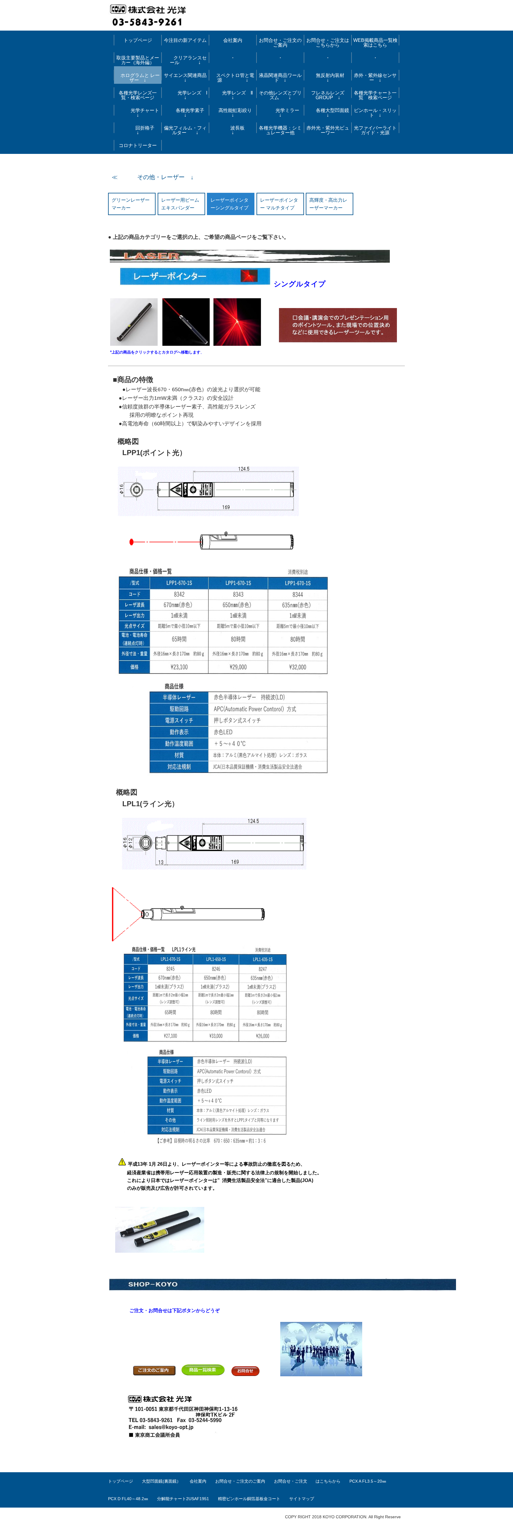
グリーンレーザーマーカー (131, 204)
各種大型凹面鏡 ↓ (329, 113)
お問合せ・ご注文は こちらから (329, 43)
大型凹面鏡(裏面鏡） (161, 1481)
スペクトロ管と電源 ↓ (232, 78)
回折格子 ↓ (141, 130)
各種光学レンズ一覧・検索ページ (138, 95)
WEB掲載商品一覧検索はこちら (375, 43)
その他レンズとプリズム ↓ (280, 95)
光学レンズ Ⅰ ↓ (186, 95)
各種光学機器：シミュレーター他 (280, 130)
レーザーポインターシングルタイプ (229, 204)
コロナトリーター (138, 145)
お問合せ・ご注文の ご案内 (281, 43)
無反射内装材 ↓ (331, 78)
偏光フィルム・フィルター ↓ (185, 130)
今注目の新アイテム (185, 40)
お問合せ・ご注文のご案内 (240, 1481)
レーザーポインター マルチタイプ (279, 204)
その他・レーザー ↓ (156, 177)
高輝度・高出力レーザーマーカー (328, 204)
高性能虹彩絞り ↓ (235, 113)
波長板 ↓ (238, 130)
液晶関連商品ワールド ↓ (280, 78)
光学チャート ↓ (139, 113)
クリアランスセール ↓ (185, 60)
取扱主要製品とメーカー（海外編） (137, 60)
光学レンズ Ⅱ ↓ (234, 95)
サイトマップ (301, 1498)
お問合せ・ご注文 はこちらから (307, 1481)
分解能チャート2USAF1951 (183, 1498)
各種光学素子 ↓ (187, 113)
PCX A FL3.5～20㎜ (367, 1481)
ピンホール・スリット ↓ (375, 113)
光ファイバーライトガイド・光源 (375, 130)
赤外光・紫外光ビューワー (327, 130)
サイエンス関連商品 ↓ (186, 78)
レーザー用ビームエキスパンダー (180, 204)
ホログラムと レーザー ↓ (138, 78)
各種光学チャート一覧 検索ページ (375, 95)
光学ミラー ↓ (282, 113)
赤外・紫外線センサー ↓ (375, 78)
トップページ (138, 40)
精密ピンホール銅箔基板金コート (249, 1498)
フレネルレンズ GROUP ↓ (327, 95)
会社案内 (232, 40)
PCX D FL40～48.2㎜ (128, 1498)
